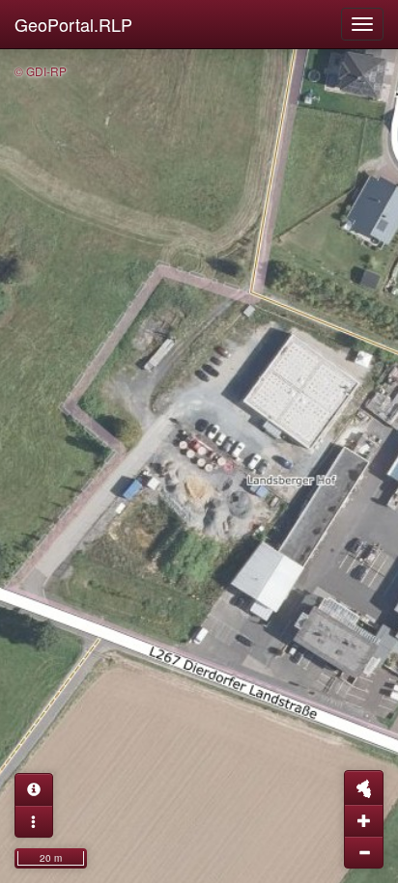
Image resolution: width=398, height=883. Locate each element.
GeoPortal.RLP (73, 24)
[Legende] (33, 821)
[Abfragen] (33, 789)
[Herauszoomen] (364, 852)
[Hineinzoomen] (364, 820)
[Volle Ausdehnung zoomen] (364, 787)
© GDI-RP (40, 71)
